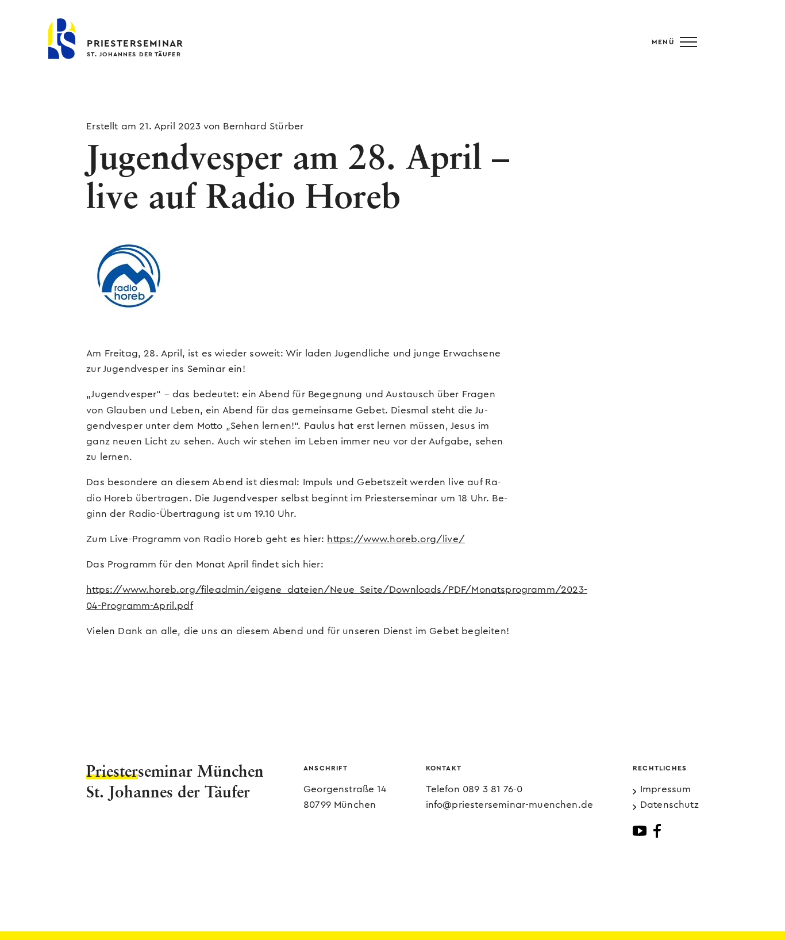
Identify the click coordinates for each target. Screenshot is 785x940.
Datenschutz (669, 804)
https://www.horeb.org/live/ (396, 539)
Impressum (665, 789)
